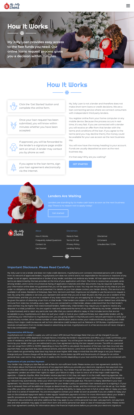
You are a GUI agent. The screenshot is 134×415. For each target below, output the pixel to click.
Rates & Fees (72, 236)
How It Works (42, 236)
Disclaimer (102, 236)
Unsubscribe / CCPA (106, 244)
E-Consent (102, 240)
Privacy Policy (73, 244)
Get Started (80, 164)
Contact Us (41, 244)
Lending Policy (73, 248)
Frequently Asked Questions (48, 240)
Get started (58, 213)
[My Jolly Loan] (12, 6)
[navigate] (128, 6)
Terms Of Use (73, 240)
